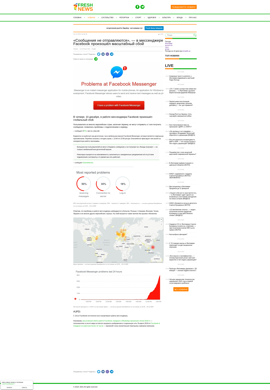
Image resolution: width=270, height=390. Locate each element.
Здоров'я (151, 17)
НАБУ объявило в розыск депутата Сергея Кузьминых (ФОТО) (183, 204)
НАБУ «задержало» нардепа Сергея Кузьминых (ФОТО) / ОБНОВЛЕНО (180, 176)
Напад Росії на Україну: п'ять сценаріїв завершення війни (180, 115)
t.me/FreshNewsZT (8, 384)
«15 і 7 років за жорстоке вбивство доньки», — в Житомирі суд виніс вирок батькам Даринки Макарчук (182, 90)
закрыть (24, 387)
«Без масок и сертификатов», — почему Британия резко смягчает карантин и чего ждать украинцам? (182, 258)
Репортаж (124, 17)
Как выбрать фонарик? (178, 234)
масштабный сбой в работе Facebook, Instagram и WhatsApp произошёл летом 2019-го (116, 321)
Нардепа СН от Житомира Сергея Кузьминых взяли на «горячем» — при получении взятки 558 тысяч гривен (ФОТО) (182, 227)
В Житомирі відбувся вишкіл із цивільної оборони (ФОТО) (181, 164)
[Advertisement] (118, 347)
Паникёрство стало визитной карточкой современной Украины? (182, 153)
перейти (9, 387)
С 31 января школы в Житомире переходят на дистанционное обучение (182, 245)
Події (94, 49)
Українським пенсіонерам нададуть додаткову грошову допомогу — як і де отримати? (181, 103)
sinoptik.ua (186, 51)
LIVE (169, 66)
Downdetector (88, 163)
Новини (91, 17)
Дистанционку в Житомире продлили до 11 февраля (179, 187)
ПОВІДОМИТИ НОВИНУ (184, 7)
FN (85, 131)
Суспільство (107, 17)
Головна (77, 17)
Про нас (193, 17)
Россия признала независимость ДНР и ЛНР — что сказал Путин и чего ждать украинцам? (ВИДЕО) (182, 141)
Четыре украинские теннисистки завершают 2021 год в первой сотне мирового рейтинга (181, 281)
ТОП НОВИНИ (172, 56)
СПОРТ (138, 17)
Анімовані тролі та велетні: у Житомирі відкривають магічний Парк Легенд (181, 78)
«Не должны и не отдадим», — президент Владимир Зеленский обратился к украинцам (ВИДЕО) (182, 133)
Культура (166, 17)
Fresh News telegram (154, 28)
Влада (180, 17)
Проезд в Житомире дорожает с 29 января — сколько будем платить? (183, 269)
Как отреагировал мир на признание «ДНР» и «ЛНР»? (180, 126)
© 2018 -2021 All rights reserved (85, 387)
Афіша (75, 49)
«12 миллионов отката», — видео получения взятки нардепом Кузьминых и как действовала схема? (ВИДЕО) (182, 212)
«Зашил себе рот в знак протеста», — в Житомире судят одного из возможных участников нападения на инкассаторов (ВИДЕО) (183, 196)
